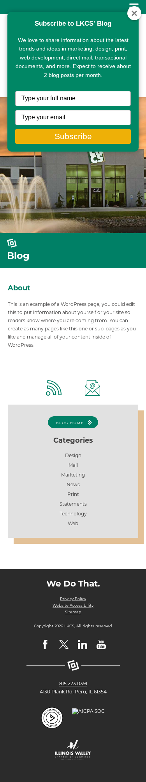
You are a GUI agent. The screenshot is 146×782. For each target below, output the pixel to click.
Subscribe (73, 136)
